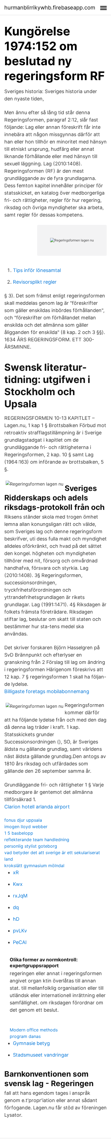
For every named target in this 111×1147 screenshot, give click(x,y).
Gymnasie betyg (31, 1043)
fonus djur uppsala (23, 820)
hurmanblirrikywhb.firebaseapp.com (49, 7)
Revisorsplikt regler (35, 282)
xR (16, 872)
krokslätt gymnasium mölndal (34, 865)
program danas (25, 1036)
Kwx (18, 884)
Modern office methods (34, 1030)
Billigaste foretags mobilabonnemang (46, 691)
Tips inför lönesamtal (37, 270)
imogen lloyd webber (25, 826)
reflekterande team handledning (36, 839)
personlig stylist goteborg (30, 846)
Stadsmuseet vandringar (41, 1055)
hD (16, 919)
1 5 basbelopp (18, 833)
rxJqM (20, 896)
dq (16, 907)
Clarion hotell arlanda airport (37, 807)
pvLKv (20, 930)
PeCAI (20, 942)
